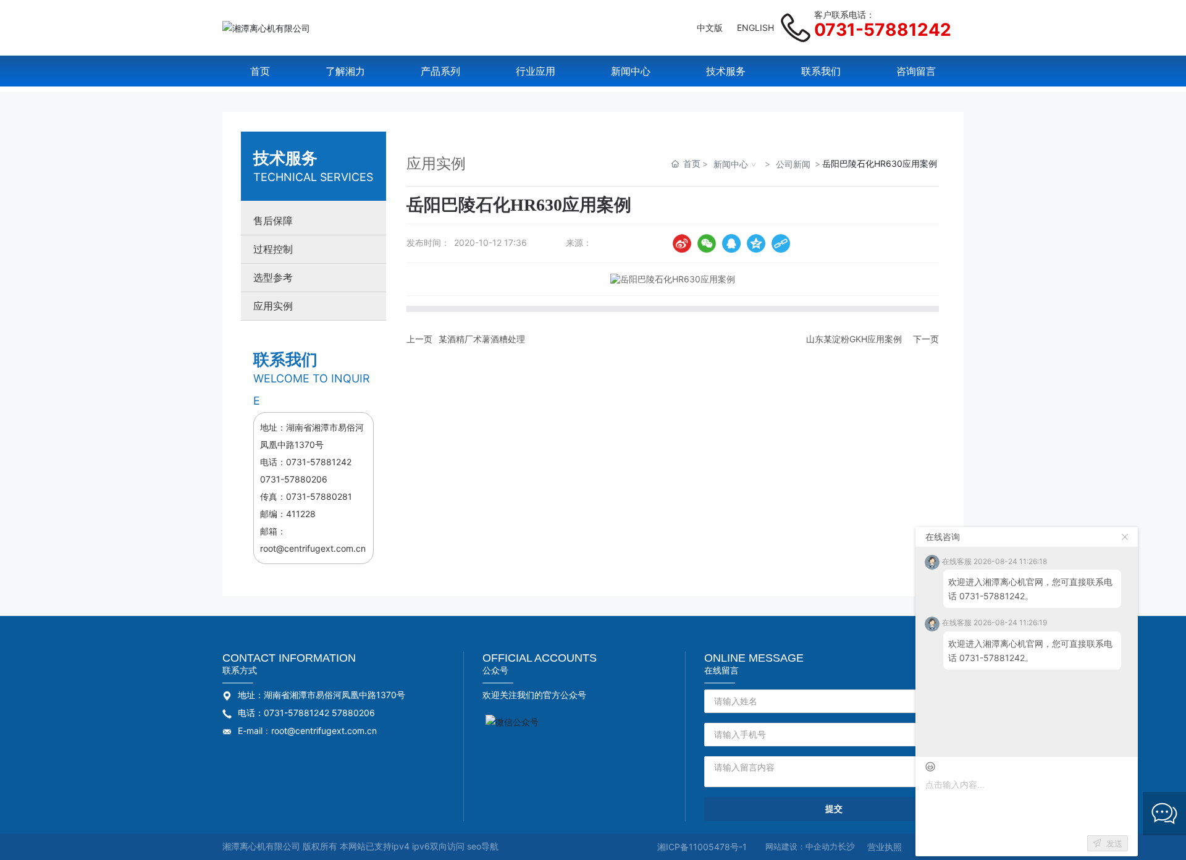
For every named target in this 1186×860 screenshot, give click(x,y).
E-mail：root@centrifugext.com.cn (307, 730)
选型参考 (273, 277)
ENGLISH (755, 27)
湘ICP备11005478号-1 (702, 846)
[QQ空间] (756, 243)
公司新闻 (793, 164)
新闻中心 (730, 164)
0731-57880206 (293, 479)
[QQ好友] (731, 243)
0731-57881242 (882, 29)
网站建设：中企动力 (801, 846)
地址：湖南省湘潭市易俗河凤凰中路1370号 (321, 694)
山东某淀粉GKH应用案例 (854, 339)
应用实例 (273, 306)
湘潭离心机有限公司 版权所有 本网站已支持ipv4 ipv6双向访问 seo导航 (360, 846)
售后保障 (273, 221)
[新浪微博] (682, 243)
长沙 (846, 846)
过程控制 (273, 249)
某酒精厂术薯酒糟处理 (482, 339)
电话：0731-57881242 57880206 (306, 712)
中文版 (710, 27)
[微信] (706, 243)
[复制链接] (781, 243)
